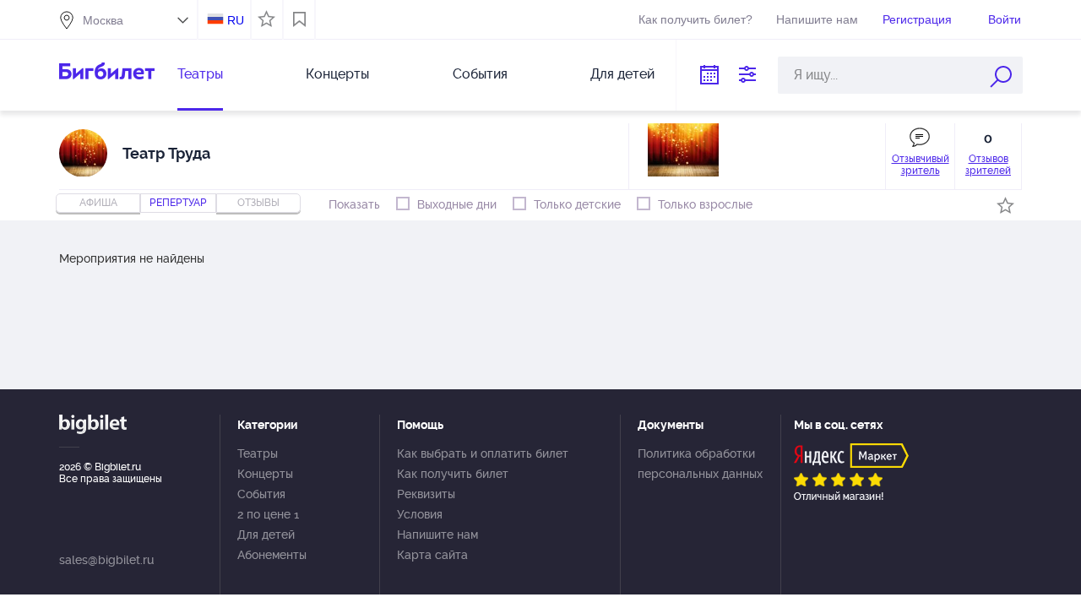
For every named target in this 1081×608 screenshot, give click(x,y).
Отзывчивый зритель (920, 164)
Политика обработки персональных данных (700, 463)
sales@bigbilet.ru (106, 560)
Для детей (622, 74)
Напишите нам (817, 19)
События (480, 74)
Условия (420, 514)
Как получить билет (452, 473)
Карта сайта (432, 555)
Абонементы (272, 555)
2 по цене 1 (268, 514)
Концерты (337, 74)
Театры (200, 74)
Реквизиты (426, 494)
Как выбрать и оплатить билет (482, 453)
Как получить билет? (695, 19)
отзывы (258, 203)
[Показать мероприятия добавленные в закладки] (299, 19)
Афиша (98, 203)
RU (235, 20)
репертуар (178, 203)
